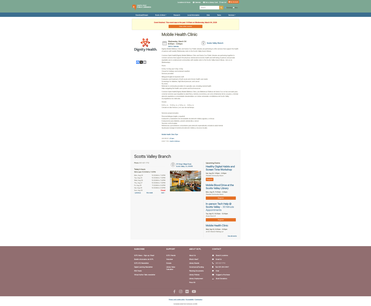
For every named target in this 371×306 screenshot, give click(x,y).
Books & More (160, 15)
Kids (208, 15)
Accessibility (190, 299)
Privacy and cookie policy (177, 299)
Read (152, 255)
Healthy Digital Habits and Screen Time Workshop (220, 168)
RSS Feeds (138, 271)
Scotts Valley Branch (215, 43)
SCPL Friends (171, 255)
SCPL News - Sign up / (142, 255)
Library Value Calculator (170, 268)
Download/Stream (142, 15)
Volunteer (169, 259)
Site (236, 8)
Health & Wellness (175, 141)
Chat (217, 271)
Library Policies (194, 275)
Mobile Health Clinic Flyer (170, 134)
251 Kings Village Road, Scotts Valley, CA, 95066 (184, 165)
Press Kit (192, 282)
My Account (234, 2)
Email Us (219, 259)
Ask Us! (223, 2)
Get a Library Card (211, 2)
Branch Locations (222, 255)
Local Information (193, 15)
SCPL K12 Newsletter (141, 263)
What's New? (193, 259)
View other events (185, 26)
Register (210, 179)
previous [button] (138, 193)
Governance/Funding (196, 267)
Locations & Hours (184, 2)
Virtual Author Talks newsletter (144, 275)
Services (231, 15)
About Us (192, 255)
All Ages (172, 138)
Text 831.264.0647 (222, 267)
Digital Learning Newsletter (143, 267)
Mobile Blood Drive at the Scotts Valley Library (220, 186)
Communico (198, 299)
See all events (232, 236)
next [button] (162, 193)
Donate (168, 263)
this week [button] (149, 193)
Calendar (197, 2)
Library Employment (196, 278)
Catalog (229, 8)
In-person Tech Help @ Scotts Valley (220, 207)
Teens (219, 15)
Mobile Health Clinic (217, 226)
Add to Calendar (173, 46)
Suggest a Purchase (223, 275)
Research (177, 15)
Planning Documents (196, 271)
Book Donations (221, 278)
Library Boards (194, 263)
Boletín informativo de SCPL (144, 259)
